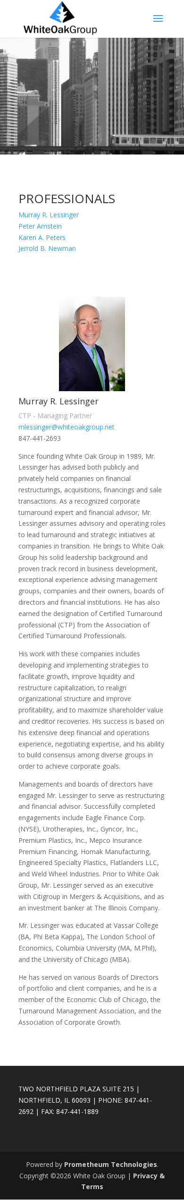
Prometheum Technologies (110, 1164)
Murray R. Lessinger (48, 214)
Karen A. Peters (42, 237)
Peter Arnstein (40, 226)
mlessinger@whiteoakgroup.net (66, 426)
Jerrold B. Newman (47, 248)
